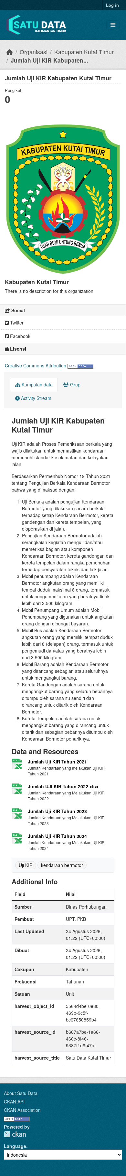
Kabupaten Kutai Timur (84, 52)
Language (15, 1146)
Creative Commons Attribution (35, 365)
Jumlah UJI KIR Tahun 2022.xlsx (63, 786)
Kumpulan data (36, 384)
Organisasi (33, 52)
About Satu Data (20, 1093)
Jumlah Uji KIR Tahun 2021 (57, 761)
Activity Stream (35, 398)
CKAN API (14, 1101)
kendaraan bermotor (62, 865)
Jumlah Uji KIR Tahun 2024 (57, 836)
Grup (74, 384)
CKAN (15, 1134)
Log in (112, 5)
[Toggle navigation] (113, 25)
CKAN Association (22, 1110)
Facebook (19, 336)
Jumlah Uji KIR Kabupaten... (49, 60)
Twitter (16, 322)
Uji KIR (26, 865)
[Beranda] (9, 52)
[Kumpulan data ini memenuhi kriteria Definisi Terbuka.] (80, 365)
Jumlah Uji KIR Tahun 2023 (57, 811)
